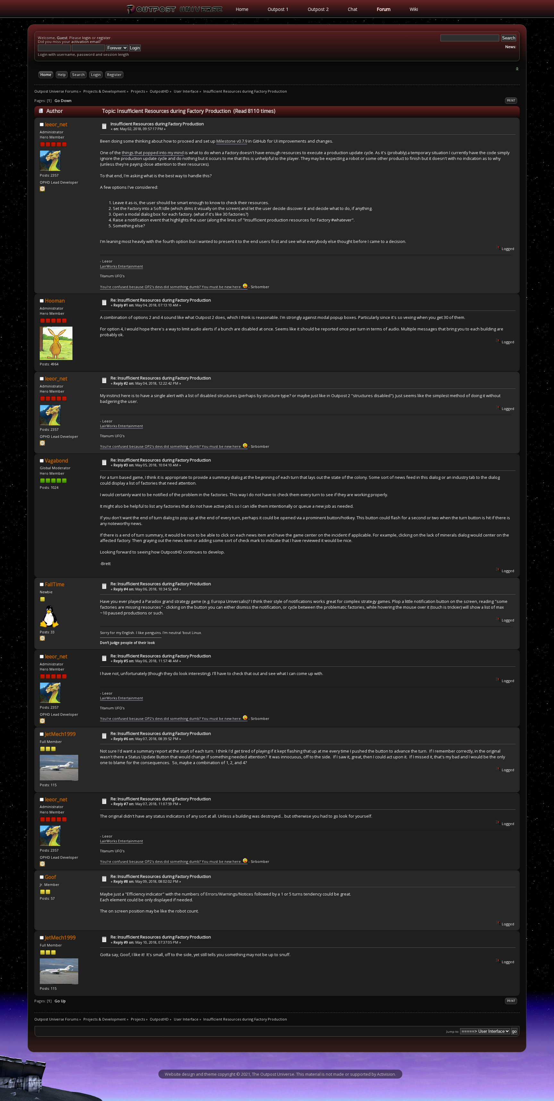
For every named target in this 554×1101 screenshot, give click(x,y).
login (86, 37)
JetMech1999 (60, 734)
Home (242, 9)
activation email (85, 41)
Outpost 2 (318, 9)
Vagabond (56, 460)
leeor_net (56, 124)
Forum (383, 9)
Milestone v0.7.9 (231, 141)
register (104, 37)
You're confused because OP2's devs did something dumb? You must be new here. (171, 286)
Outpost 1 (278, 9)
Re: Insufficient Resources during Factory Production (161, 300)
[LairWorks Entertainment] (42, 190)
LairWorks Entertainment (121, 266)
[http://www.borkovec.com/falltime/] (42, 639)
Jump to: (452, 1032)
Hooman (55, 300)
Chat (352, 9)
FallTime (54, 584)
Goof (50, 877)
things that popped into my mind (153, 152)
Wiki (414, 9)
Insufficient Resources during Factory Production (157, 124)
